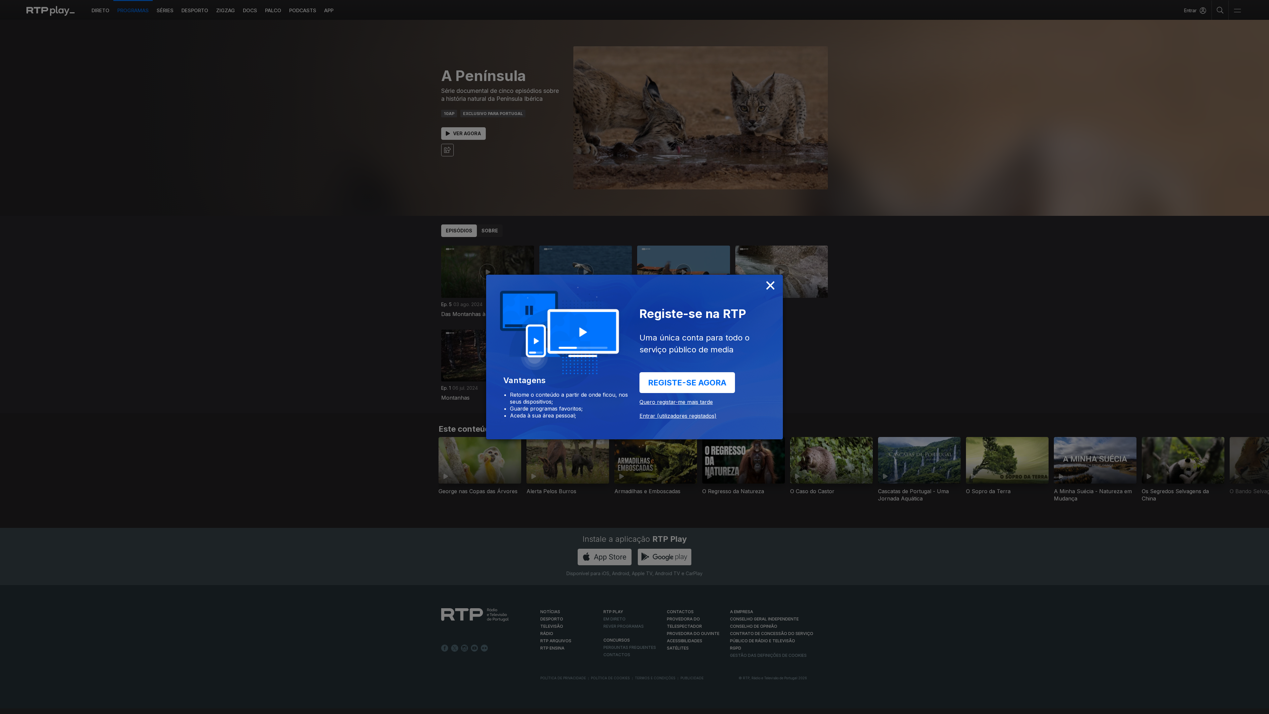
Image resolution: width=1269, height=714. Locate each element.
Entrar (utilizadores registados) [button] (677, 416)
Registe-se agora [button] (687, 382)
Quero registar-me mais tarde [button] (676, 402)
